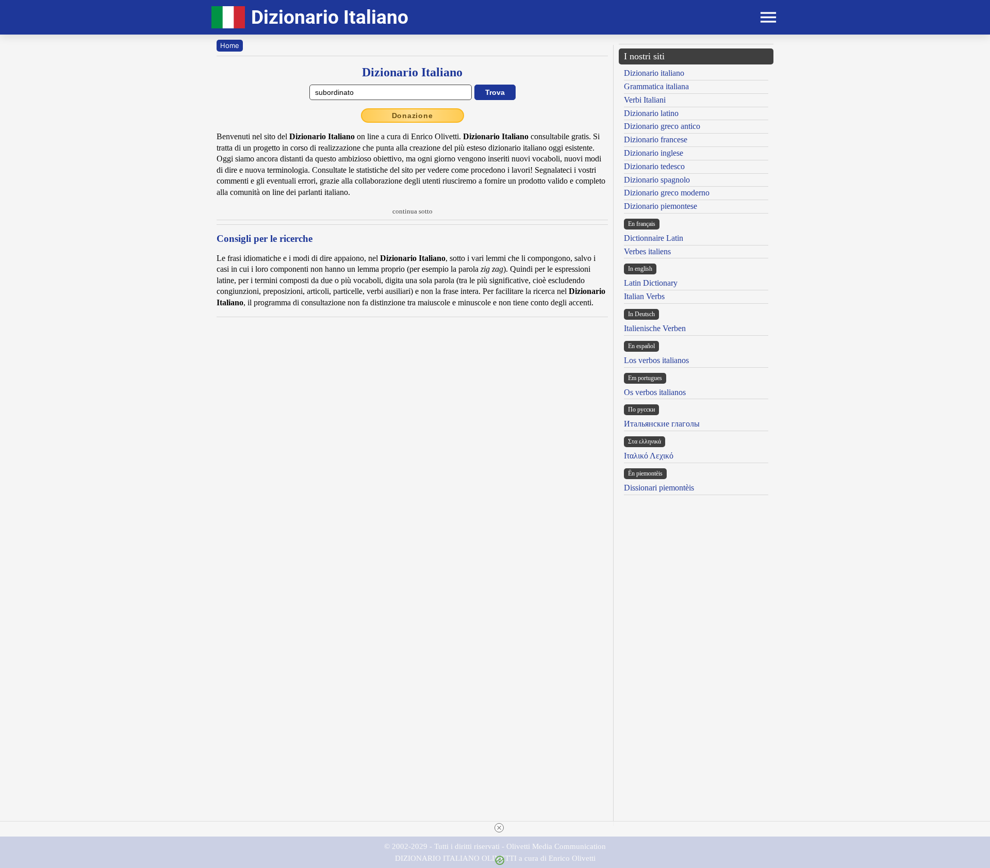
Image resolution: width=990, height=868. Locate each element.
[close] (499, 827)
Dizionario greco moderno (667, 192)
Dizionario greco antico (662, 126)
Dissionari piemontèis (659, 487)
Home (229, 45)
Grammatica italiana (656, 86)
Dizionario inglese (653, 153)
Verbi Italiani (645, 99)
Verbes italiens (647, 251)
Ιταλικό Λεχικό (648, 455)
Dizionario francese (655, 139)
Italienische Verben (655, 328)
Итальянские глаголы (662, 423)
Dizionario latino (651, 113)
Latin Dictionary (651, 283)
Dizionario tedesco (654, 166)
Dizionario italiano (654, 73)
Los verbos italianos (656, 360)
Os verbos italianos (655, 392)
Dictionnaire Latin (653, 238)
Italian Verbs (644, 296)
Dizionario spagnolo (657, 179)
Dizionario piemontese (660, 206)
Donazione (412, 115)
